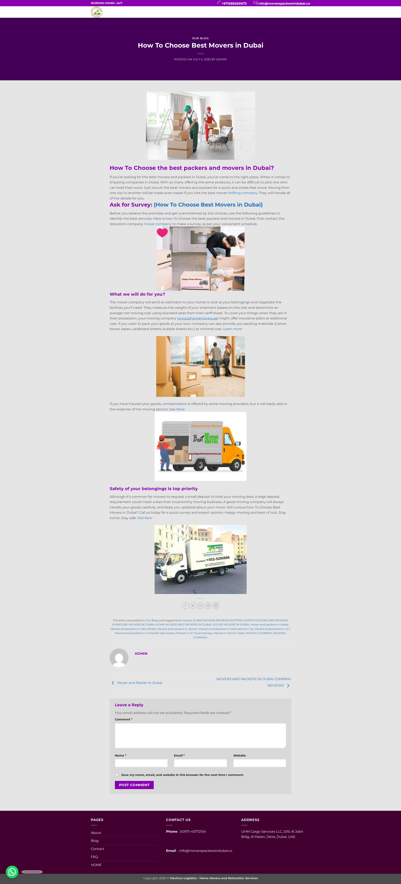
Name (120, 755)
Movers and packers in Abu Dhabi (133, 629)
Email (179, 755)
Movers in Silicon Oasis (229, 633)
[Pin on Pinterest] (208, 605)
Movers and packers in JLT (272, 629)
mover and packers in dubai (269, 624)
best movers (183, 620)
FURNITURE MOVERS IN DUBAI (133, 624)
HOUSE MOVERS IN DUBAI (231, 624)
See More (177, 409)
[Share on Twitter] (193, 605)
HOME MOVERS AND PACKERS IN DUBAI (183, 624)
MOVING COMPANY (259, 633)
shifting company (242, 193)
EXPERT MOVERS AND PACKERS (266, 620)
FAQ (203, 12)
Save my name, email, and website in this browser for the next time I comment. (182, 775)
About (220, 12)
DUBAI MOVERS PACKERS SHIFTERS (217, 620)
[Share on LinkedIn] (215, 605)
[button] (12, 872)
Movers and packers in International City (226, 629)
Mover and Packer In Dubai (139, 683)
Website (239, 755)
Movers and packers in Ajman (177, 629)
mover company (157, 224)
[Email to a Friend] (200, 605)
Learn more (232, 329)
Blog (187, 12)
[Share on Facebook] (185, 605)
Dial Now (144, 518)
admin (221, 59)
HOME (145, 12)
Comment (123, 719)
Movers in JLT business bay (194, 633)
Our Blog (200, 38)
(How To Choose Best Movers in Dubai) (208, 204)
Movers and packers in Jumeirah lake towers (145, 633)
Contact (166, 12)
